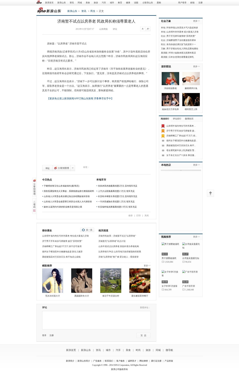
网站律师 (143, 361)
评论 (47, 168)
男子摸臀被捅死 (169, 258)
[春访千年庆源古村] (110, 280)
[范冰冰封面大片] (52, 280)
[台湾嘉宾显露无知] (191, 248)
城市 (112, 2)
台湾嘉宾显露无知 (190, 258)
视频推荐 (166, 237)
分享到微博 (61, 168)
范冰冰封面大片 (52, 296)
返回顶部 (210, 193)
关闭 (147, 215)
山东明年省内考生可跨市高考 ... (181, 126)
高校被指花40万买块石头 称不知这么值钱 (61, 257)
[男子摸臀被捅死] (170, 248)
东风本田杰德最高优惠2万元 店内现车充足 (117, 186)
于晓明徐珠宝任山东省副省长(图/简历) (61, 186)
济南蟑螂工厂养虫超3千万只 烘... (181, 135)
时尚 (138, 350)
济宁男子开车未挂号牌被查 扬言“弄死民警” (62, 241)
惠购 (159, 2)
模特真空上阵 (191, 109)
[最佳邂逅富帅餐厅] (139, 280)
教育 (120, 2)
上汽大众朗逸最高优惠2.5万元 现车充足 (116, 191)
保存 (130, 215)
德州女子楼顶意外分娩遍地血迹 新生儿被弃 (62, 251)
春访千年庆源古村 (110, 296)
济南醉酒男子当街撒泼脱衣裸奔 (181, 40)
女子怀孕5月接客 (169, 286)
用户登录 (182, 2)
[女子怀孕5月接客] (170, 276)
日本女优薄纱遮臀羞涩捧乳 (181, 57)
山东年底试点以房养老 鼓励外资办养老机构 (119, 246)
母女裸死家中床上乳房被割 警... (181, 150)
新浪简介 (70, 361)
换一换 (89, 230)
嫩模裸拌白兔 (191, 88)
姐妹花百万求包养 (170, 109)
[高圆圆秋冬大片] (81, 280)
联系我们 (109, 361)
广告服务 (97, 361)
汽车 (104, 2)
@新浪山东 (148, 2)
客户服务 (120, 361)
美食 (88, 2)
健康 (128, 2)
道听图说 (166, 66)
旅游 (96, 2)
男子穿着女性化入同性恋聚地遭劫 (182, 48)
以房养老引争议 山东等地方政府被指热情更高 (120, 251)
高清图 (164, 53)
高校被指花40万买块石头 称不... (181, 145)
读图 (136, 2)
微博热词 (189, 118)
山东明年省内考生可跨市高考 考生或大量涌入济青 (65, 236)
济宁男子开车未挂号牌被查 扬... (181, 131)
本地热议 (166, 165)
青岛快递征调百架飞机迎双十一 (181, 44)
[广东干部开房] (191, 276)
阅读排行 (165, 118)
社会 (163, 36)
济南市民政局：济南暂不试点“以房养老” (117, 236)
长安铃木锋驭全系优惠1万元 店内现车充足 (117, 196)
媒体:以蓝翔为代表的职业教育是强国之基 (63, 207)
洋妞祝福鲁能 (170, 88)
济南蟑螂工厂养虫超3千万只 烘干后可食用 (62, 246)
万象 (163, 48)
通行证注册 (156, 361)
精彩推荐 (47, 265)
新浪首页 (49, 2)
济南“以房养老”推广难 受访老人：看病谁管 (119, 257)
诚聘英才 (132, 361)
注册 (200, 2)
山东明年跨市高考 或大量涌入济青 (183, 32)
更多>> (147, 265)
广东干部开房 (188, 286)
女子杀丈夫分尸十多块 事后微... (181, 155)
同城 (80, 2)
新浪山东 (61, 2)
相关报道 (103, 230)
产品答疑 (169, 361)
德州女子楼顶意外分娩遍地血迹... (181, 140)
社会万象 (166, 21)
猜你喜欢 (47, 230)
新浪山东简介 (84, 361)
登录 (44, 335)
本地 (163, 27)
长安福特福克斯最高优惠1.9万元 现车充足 (117, 207)
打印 (138, 215)
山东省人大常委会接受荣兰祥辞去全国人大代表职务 (68, 201)
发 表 (143, 335)
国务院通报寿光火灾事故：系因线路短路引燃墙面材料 (69, 191)
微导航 (169, 350)
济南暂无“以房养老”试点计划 (112, 241)
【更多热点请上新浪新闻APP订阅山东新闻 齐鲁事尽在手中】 (80, 98)
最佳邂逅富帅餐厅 (139, 296)
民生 (92, 11)
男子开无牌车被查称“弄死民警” (181, 36)
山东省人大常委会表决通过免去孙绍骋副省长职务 (67, 196)
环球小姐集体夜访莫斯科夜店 (182, 53)
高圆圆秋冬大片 (81, 296)
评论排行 (177, 118)
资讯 (72, 2)
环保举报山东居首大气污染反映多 (182, 27)
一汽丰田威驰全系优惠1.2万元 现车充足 (116, 201)
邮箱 (192, 2)
